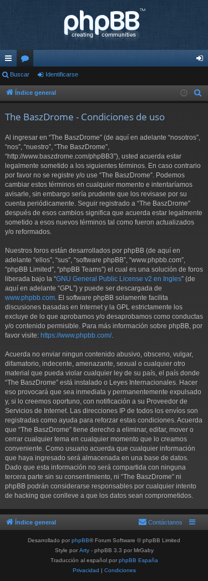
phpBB (80, 540)
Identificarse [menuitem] (202, 60)
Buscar (19, 74)
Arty (84, 550)
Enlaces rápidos (10, 60)
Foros (27, 60)
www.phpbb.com (30, 298)
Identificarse (61, 74)
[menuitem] (198, 93)
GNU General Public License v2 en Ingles (118, 279)
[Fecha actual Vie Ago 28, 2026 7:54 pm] (183, 93)
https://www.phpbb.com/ (75, 335)
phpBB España (138, 560)
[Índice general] (104, 25)
